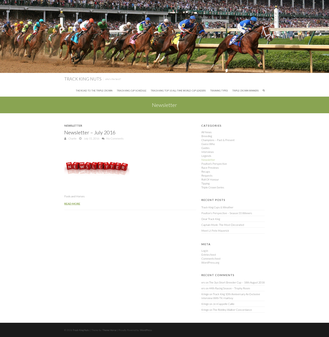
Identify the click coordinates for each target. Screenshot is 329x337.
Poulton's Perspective (214, 163)
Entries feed (208, 254)
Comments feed (210, 258)
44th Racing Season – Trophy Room (229, 288)
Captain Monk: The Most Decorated (222, 224)
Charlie (72, 138)
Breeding (206, 136)
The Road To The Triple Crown (94, 90)
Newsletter (73, 125)
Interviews (207, 151)
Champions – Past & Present (218, 140)
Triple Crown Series (212, 187)
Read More (72, 203)
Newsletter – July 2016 (89, 132)
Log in (204, 250)
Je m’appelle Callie (223, 303)
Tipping (205, 183)
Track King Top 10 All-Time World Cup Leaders (178, 90)
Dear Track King (210, 218)
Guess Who (208, 144)
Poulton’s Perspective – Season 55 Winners (226, 213)
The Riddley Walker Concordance (232, 309)
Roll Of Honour (210, 179)
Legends (206, 155)
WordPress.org (210, 262)
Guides (205, 147)
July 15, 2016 (91, 138)
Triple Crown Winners (245, 90)
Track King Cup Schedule (131, 90)
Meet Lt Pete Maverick (215, 230)
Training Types (219, 90)
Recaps (205, 171)
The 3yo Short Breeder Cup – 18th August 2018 (237, 282)
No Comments (115, 138)
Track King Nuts (82, 78)
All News (206, 132)
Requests (206, 175)
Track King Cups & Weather (217, 207)
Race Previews (210, 167)
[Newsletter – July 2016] (130, 167)
